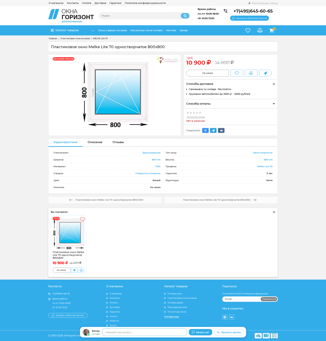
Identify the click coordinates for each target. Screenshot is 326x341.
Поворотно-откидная (147, 173)
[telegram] (224, 317)
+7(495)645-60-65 (253, 11)
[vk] (231, 317)
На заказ (207, 73)
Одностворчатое (263, 152)
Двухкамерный (151, 152)
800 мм (156, 159)
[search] (185, 15)
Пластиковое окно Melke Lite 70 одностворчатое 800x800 (68, 255)
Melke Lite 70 (265, 166)
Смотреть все (171, 316)
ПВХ (157, 166)
